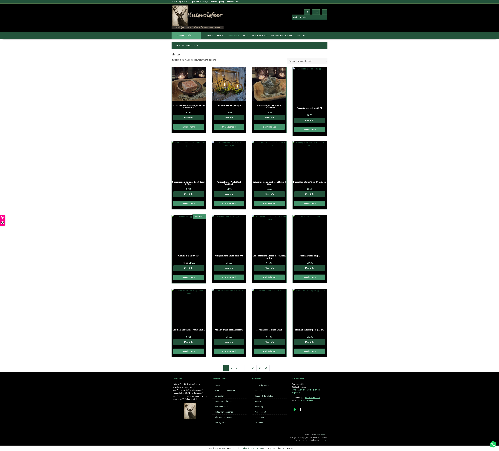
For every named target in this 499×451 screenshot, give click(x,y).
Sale (245, 35)
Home (210, 35)
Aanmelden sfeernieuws (225, 390)
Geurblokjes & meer (263, 385)
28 (266, 367)
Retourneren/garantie (224, 412)
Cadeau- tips (260, 417)
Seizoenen (233, 35)
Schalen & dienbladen (264, 396)
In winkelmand (188, 127)
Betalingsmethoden (223, 401)
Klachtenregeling (222, 406)
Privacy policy (220, 422)
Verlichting (259, 406)
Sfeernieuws (259, 35)
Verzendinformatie (282, 35)
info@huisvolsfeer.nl (306, 400)
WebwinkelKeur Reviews (252, 448)
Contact (302, 35)
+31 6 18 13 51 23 (312, 397)
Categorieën (184, 35)
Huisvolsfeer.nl (321, 434)
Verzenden (219, 396)
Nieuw (220, 35)
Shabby (258, 401)
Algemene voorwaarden (225, 417)
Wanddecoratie (261, 412)
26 (253, 367)
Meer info (188, 117)
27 (260, 367)
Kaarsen (258, 390)
